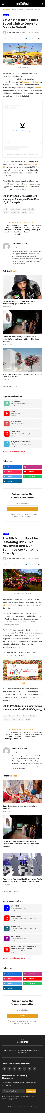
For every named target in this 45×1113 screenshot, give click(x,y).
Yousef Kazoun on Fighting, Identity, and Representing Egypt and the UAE (20, 302)
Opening (24, 212)
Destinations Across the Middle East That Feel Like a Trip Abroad (22, 375)
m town (21, 719)
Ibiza (24, 209)
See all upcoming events (14, 451)
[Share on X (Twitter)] (19, 38)
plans (28, 187)
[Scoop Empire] (23, 3)
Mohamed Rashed (14, 32)
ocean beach (15, 212)
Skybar (38, 88)
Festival (11, 716)
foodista (6, 719)
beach (12, 209)
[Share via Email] (39, 38)
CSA (23, 683)
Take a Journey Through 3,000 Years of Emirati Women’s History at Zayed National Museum (21, 339)
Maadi (28, 719)
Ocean (6, 212)
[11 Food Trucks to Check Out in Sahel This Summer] (22, 791)
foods (14, 719)
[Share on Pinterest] (33, 38)
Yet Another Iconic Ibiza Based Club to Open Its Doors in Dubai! (33, 734)
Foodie (25, 716)
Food (19, 716)
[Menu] (3, 3)
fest (5, 716)
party (31, 212)
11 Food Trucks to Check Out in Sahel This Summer (20, 807)
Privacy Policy (20, 516)
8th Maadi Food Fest (10, 605)
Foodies (33, 716)
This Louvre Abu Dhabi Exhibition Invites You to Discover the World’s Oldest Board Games (22, 880)
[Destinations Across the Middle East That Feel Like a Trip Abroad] (22, 360)
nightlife (31, 209)
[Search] (42, 3)
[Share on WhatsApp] (12, 38)
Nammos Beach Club (30, 82)
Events (5, 15)
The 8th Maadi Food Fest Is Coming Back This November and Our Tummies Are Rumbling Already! (12, 229)
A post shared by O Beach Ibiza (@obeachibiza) (22, 154)
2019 (5, 209)
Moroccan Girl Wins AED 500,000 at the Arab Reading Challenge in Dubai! (33, 228)
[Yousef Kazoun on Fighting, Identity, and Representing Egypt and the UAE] (22, 287)
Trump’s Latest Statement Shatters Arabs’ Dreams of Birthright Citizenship (13, 735)
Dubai (18, 209)
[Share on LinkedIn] (26, 38)
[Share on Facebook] (6, 38)
